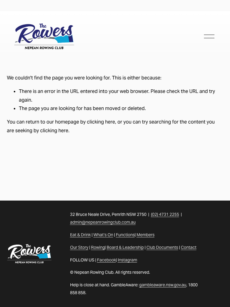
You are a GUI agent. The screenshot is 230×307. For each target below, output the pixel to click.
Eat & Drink (80, 234)
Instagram (127, 260)
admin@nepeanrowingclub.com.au (103, 222)
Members (146, 234)
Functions (125, 234)
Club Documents (162, 247)
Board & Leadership (125, 247)
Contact (188, 247)
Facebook (106, 260)
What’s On (103, 234)
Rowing (98, 247)
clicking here (101, 122)
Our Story (79, 247)
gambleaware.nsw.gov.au (162, 285)
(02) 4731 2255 (165, 214)
